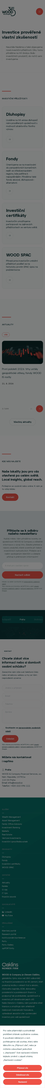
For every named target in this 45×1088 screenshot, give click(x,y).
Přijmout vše (22, 1068)
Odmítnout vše (22, 1075)
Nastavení (22, 1082)
